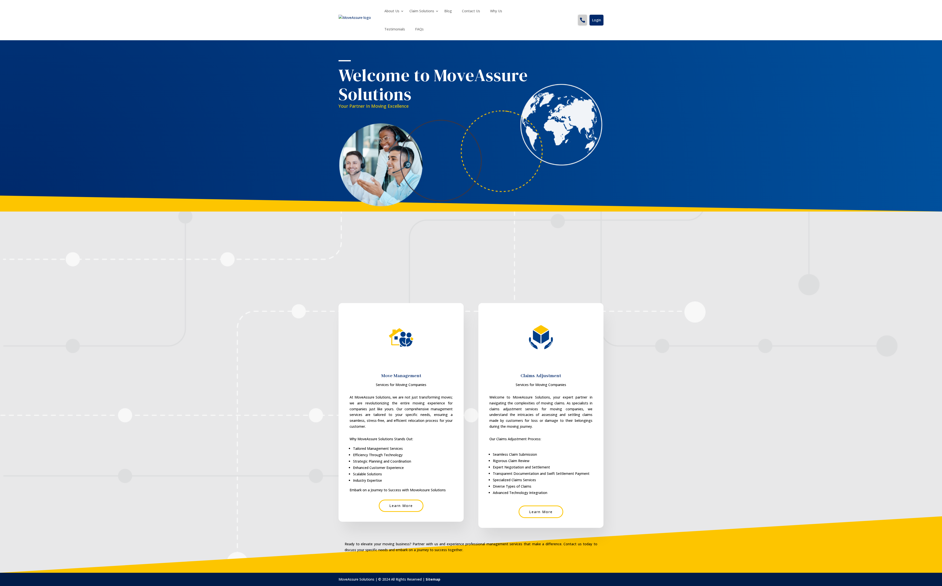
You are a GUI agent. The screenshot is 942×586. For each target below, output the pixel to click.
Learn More (401, 505)
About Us (391, 11)
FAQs (419, 29)
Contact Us (471, 11)
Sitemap (433, 579)
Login (596, 20)
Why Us (496, 11)
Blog (448, 11)
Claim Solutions (421, 11)
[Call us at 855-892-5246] (582, 20)
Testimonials (394, 29)
